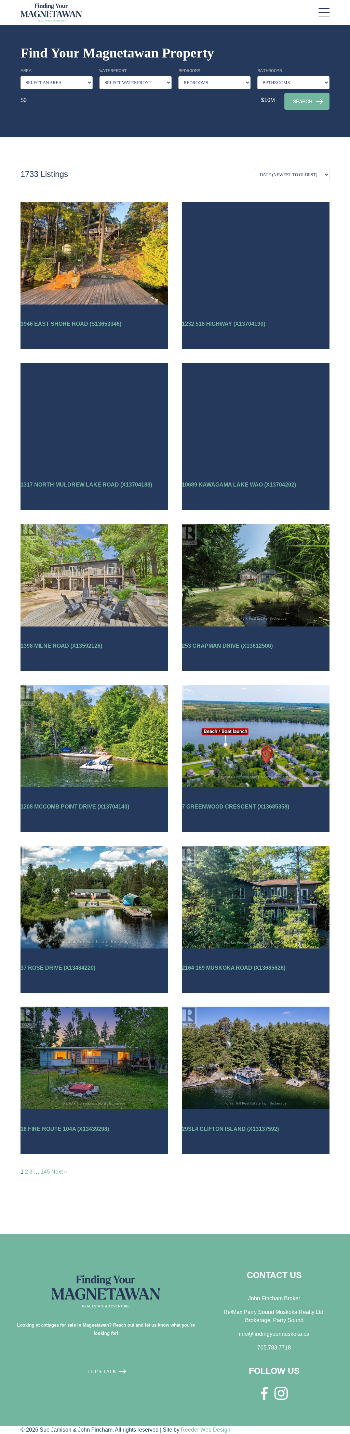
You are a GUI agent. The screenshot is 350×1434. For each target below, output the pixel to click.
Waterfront (113, 71)
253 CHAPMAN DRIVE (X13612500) (227, 646)
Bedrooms (189, 71)
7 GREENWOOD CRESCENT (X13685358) (235, 807)
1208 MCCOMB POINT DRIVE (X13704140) (75, 807)
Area (26, 71)
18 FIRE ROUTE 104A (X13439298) (65, 1129)
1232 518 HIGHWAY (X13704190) (223, 324)
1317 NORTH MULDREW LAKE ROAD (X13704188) (86, 485)
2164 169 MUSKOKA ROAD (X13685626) (233, 968)
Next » (59, 1172)
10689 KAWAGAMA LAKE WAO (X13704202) (239, 485)
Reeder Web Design (205, 1430)
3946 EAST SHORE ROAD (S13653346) (71, 324)
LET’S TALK (102, 1371)
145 (45, 1172)
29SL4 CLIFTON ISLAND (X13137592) (230, 1129)
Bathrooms (269, 71)
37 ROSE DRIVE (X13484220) (58, 968)
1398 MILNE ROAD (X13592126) (61, 646)
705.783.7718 (274, 1348)
